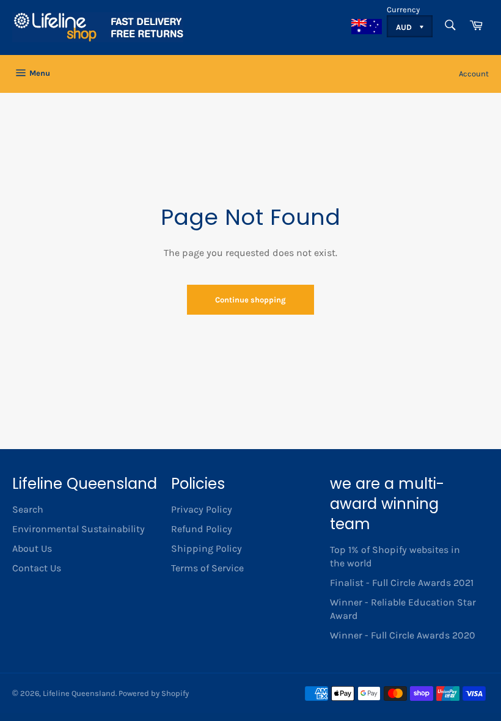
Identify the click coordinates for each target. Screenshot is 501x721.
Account (474, 73)
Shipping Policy (206, 548)
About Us (32, 548)
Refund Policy (201, 529)
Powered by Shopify (154, 693)
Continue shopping (250, 299)
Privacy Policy (201, 509)
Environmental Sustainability (78, 529)
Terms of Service (207, 568)
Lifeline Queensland (79, 693)
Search (27, 509)
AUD (405, 27)
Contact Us (36, 568)
